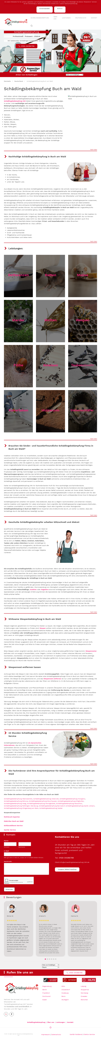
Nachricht (8, 861)
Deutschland (18, 81)
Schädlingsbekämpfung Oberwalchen (18, 799)
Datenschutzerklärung (71, 3)
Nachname (21, 847)
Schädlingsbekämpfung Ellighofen (71, 801)
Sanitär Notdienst (76, 1034)
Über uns (55, 18)
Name (7, 841)
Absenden (9, 889)
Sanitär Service (10, 830)
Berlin (44, 990)
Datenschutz (56, 1034)
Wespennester (91, 651)
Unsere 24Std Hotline (67, 869)
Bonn (63, 996)
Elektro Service (89, 1034)
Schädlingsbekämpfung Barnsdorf (52, 806)
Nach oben (93, 149)
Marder (18, 320)
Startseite (7, 81)
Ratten (50, 275)
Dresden (84, 996)
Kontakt (94, 18)
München (84, 1000)
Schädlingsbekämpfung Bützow (16, 801)
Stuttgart (65, 1000)
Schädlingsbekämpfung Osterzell (46, 799)
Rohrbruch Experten (12, 817)
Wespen (82, 320)
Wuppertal (85, 990)
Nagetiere (45, 589)
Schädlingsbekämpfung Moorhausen (43, 801)
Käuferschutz (80, 18)
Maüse (82, 275)
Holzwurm (50, 410)
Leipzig (83, 986)
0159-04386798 (66, 858)
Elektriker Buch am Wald (13, 821)
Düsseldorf (66, 990)
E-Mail (7, 851)
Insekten (33, 589)
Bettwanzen (18, 275)
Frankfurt (46, 993)
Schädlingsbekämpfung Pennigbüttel (41, 803)
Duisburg (65, 993)
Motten (50, 320)
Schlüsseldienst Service (13, 825)
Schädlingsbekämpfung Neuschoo (69, 803)
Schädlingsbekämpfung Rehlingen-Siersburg (21, 806)
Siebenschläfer (82, 410)
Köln (63, 986)
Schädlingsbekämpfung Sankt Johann (80, 806)
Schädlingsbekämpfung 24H (15, 101)
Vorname (6, 847)
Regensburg (46, 986)
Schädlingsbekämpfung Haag (15, 803)
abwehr (82, 365)
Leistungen (66, 18)
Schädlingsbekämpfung (40, 18)
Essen (44, 1000)
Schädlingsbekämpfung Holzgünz (72, 799)
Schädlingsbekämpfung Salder (51, 808)
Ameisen (50, 365)
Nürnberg (84, 993)
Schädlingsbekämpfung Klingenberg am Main (21, 808)
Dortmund (46, 996)
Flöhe (18, 365)
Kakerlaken (18, 410)
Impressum (45, 1034)
